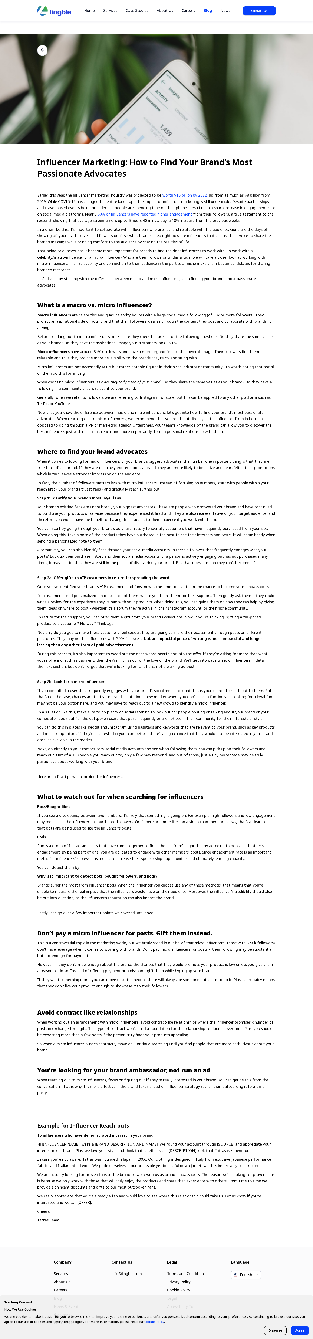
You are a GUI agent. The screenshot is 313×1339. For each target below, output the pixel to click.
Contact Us (259, 11)
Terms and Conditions (186, 1273)
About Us (165, 10)
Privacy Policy (179, 1281)
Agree (299, 1330)
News (225, 10)
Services (110, 10)
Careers (188, 10)
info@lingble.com (127, 1273)
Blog (208, 10)
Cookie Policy (178, 1289)
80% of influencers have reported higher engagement (145, 214)
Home (89, 10)
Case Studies (137, 10)
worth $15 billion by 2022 (184, 195)
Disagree (275, 1330)
